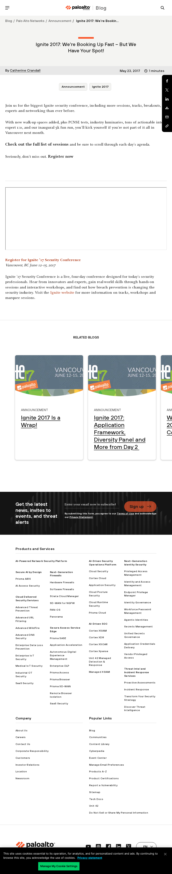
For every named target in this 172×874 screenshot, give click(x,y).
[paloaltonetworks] (78, 8)
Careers (21, 737)
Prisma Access (59, 672)
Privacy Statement (81, 517)
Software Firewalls (62, 589)
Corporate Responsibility (32, 751)
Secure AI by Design (29, 572)
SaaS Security (25, 683)
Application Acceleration (66, 644)
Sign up (137, 506)
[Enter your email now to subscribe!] (92, 506)
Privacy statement (89, 857)
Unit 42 (93, 805)
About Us (22, 730)
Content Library (99, 744)
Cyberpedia (96, 751)
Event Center (98, 757)
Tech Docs (96, 799)
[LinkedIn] (167, 99)
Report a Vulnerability (103, 785)
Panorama (56, 616)
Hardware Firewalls (62, 582)
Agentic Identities (136, 619)
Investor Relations (28, 764)
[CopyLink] (167, 126)
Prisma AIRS (23, 578)
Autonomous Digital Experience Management (63, 655)
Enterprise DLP (59, 665)
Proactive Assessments (140, 682)
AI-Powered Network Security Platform (41, 561)
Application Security (102, 585)
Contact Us (23, 744)
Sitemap (94, 792)
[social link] (88, 846)
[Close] (165, 854)
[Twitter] (167, 90)
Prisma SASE (58, 638)
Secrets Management (138, 626)
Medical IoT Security (29, 665)
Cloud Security (98, 571)
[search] (162, 8)
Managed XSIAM (99, 671)
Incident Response (136, 689)
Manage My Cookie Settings (58, 866)
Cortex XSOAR (98, 644)
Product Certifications (104, 778)
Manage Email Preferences (106, 764)
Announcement (59, 21)
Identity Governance (137, 602)
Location (21, 771)
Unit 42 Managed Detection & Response (100, 662)
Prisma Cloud (97, 612)
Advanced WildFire (28, 628)
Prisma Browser (60, 679)
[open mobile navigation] (7, 8)
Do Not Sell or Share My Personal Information (118, 812)
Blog (8, 21)
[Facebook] (167, 81)
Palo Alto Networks (30, 21)
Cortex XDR (96, 637)
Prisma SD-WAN (60, 686)
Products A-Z (98, 771)
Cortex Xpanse (98, 651)
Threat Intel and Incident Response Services (136, 672)
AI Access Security (28, 585)
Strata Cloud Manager (64, 596)
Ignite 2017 (100, 86)
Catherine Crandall (25, 70)
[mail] (167, 117)
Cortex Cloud (97, 578)
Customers (23, 757)
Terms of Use (125, 513)
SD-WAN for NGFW (62, 603)
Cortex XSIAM (98, 630)
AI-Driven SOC (98, 623)
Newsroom (23, 778)
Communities (98, 737)
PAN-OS (55, 609)
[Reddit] (167, 108)
